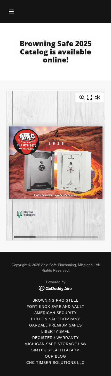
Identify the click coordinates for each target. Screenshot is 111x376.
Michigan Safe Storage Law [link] (55, 344)
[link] (56, 288)
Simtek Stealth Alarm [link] (55, 350)
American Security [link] (55, 313)
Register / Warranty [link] (55, 338)
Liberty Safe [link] (55, 331)
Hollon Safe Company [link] (55, 319)
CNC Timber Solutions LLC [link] (55, 362)
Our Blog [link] (55, 356)
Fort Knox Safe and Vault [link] (56, 306)
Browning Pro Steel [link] (55, 300)
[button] (13, 11)
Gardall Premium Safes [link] (55, 325)
